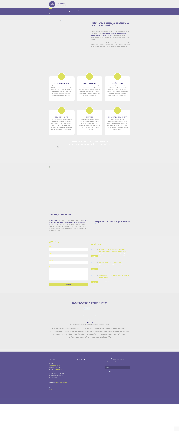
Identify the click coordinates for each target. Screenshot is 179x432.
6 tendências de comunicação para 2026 (110, 262)
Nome (50, 246)
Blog (50, 401)
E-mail (50, 253)
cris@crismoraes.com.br (54, 365)
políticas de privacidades (61, 382)
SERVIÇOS (68, 11)
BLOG (108, 11)
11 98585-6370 (58, 369)
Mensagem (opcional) (55, 267)
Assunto (51, 260)
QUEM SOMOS (59, 11)
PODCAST (101, 11)
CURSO (94, 11)
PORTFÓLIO (77, 11)
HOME (50, 11)
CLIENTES (86, 11)
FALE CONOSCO (117, 11)
